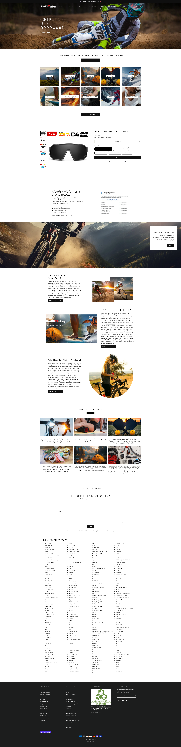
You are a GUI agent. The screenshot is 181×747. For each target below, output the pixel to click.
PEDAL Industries (97, 583)
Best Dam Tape (49, 581)
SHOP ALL (62, 6)
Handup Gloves (73, 591)
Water (92, 468)
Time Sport (119, 604)
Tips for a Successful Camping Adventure (90, 471)
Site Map (42, 720)
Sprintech (119, 551)
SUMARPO (119, 564)
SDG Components (97, 660)
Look (70, 637)
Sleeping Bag (87, 467)
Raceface (95, 614)
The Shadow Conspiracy (123, 593)
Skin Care (68, 718)
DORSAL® (48, 644)
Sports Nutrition (67, 466)
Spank (118, 547)
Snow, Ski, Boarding (71, 694)
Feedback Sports (74, 551)
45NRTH (47, 547)
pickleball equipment (119, 334)
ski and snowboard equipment (118, 325)
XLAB (117, 665)
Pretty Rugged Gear (98, 602)
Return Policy (43, 706)
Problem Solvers (97, 606)
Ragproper (95, 621)
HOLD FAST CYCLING (75, 595)
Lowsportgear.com (74, 639)
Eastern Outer (49, 652)
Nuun (93, 560)
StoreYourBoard (120, 562)
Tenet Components (121, 587)
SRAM (117, 554)
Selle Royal (95, 664)
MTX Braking (96, 547)
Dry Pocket (48, 646)
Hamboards (72, 581)
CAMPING (102, 6)
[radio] (103, 149)
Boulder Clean (49, 593)
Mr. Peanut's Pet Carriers (76, 669)
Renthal (94, 627)
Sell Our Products (44, 718)
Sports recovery (98, 437)
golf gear (121, 333)
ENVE (47, 667)
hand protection (125, 467)
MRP (93, 543)
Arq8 (46, 564)
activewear (121, 331)
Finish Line (72, 560)
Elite (46, 660)
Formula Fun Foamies (75, 562)
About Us (42, 690)
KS (69, 625)
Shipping (96, 137)
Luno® (70, 642)
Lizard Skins (72, 635)
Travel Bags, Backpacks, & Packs (74, 711)
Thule (117, 602)
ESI (46, 671)
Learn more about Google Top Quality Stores (62, 215)
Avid (46, 566)
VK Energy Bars (59, 467)
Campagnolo (49, 604)
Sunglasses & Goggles (71, 713)
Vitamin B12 (52, 467)
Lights (61, 437)
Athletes (110, 437)
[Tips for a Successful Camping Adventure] (90, 455)
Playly (94, 593)
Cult (46, 629)
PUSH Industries (97, 610)
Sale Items (68, 727)
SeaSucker (95, 662)
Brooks (47, 600)
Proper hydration (124, 470)
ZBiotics (118, 667)
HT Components (73, 602)
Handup (71, 589)
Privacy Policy (96, 531)
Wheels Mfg (119, 656)
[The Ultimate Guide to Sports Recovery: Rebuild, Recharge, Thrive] (90, 427)
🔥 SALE (124, 6)
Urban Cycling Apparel (122, 627)
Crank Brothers (49, 625)
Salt (93, 652)
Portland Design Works (99, 595)
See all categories (90, 60)
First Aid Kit (93, 466)
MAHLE (71, 648)
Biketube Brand (49, 583)
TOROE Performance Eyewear (125, 608)
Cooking (89, 466)
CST (46, 627)
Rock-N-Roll (95, 639)
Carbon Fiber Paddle (117, 437)
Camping (78, 466)
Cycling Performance (135, 466)
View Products (108, 346)
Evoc (70, 543)
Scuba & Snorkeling (70, 701)
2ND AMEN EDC (50, 545)
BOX (46, 595)
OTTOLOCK (95, 572)
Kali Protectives (73, 616)
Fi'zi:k (70, 556)
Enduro (47, 665)
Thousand (119, 600)
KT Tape (71, 627)
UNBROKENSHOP (121, 625)
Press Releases (43, 713)
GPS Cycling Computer (113, 467)
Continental (48, 621)
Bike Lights (52, 437)
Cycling (68, 690)
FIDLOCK (71, 558)
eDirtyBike (48, 656)
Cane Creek (48, 606)
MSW (93, 545)
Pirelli (94, 589)
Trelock (118, 612)
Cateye (47, 610)
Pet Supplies (69, 722)
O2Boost (94, 562)
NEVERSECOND (97, 554)
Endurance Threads (51, 662)
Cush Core (48, 631)
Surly (117, 570)
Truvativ (118, 618)
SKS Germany (120, 543)
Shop (170, 245)
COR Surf (48, 623)
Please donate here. (96, 712)
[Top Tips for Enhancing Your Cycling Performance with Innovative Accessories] (124, 455)
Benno (47, 577)
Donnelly (47, 642)
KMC (70, 621)
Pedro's (94, 585)
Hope (70, 600)
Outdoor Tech (96, 577)
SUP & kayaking (114, 329)
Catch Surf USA (49, 608)
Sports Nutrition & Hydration (73, 720)
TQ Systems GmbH (121, 610)
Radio (94, 616)
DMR (46, 639)
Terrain (96, 467)
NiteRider (95, 556)
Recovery (93, 437)
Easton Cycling (49, 654)
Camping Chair (83, 466)
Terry (117, 591)
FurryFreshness (73, 570)
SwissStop (119, 577)
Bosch (47, 591)
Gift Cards (43, 699)
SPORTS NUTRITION (113, 6)
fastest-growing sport (126, 437)
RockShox (95, 645)
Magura (71, 646)
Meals (80, 467)
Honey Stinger (73, 597)
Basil (46, 572)
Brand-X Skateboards (51, 597)
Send (90, 526)
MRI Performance (74, 671)
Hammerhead (73, 585)
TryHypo (118, 621)
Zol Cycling (119, 671)
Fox (70, 564)
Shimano (94, 666)
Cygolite (47, 633)
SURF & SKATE (82, 6)
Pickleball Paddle (125, 439)
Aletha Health (49, 554)
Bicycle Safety (112, 466)
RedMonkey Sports (106, 315)
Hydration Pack (112, 468)
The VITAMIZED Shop (122, 595)
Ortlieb (94, 570)
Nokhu (94, 558)
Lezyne (71, 633)
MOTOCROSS (93, 6)
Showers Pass (96, 668)
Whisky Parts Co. (121, 658)
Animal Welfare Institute (105, 706)
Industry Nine (73, 604)
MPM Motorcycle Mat (75, 667)
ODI (93, 564)
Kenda (71, 618)
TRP (117, 616)
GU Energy (72, 579)
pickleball (138, 437)
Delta (47, 635)
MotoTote (71, 662)
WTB (117, 662)
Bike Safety (57, 437)
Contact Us (43, 715)
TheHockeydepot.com (122, 597)
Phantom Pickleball (98, 587)
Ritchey (94, 637)
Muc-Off (94, 549)
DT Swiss (48, 648)
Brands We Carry (44, 701)
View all (90, 412)
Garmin (71, 574)
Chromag (48, 616)
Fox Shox (71, 566)
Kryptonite (72, 623)
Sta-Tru (118, 556)
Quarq (94, 612)
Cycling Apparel (127, 466)
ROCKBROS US (96, 641)
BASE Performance (50, 570)
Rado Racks (95, 618)
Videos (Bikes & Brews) (45, 692)
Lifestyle (134, 437)
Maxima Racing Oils (74, 650)
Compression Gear (119, 466)
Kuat (70, 629)
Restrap (94, 629)
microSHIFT (72, 658)
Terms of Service (107, 531)
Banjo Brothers (49, 568)
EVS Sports (72, 545)
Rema (94, 625)
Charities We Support (45, 697)
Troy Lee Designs (121, 614)
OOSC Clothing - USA (98, 568)
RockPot (94, 643)
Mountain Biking (136, 468)
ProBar (94, 604)
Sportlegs (118, 549)
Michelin (71, 656)
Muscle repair (87, 437)
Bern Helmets (49, 579)
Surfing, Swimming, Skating (72, 704)
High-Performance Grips (134, 467)
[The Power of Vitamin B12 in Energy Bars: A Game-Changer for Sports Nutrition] (56, 455)
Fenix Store (72, 554)
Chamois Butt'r (49, 614)
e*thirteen (48, 650)
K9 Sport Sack (73, 614)
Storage (93, 467)
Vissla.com (119, 635)
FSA (70, 568)
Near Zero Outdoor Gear (99, 551)
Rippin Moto (95, 635)
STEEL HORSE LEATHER (123, 560)
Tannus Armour (120, 581)
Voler (117, 644)
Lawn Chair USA (73, 631)
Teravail (118, 589)
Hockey (68, 697)
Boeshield (48, 587)
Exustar (71, 547)
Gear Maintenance (101, 466)
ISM (70, 608)
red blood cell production (58, 466)
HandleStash (73, 587)
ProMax (94, 608)
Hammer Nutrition (74, 583)
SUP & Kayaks (69, 699)
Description (118, 141)
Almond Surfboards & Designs (54, 556)
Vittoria (118, 637)
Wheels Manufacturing (122, 654)
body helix (48, 585)
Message (61, 511)
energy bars (49, 466)
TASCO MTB (119, 583)
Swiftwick (118, 572)
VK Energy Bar (120, 639)
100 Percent (48, 543)
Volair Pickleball (120, 642)
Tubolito (118, 623)
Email (93, 504)
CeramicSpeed (49, 612)
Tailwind (118, 579)
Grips (120, 467)
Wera (117, 650)
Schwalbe (95, 658)
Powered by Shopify (90, 741)
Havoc (71, 593)
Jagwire (71, 610)
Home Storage (69, 725)
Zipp (117, 669)
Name (60, 504)
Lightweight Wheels (120, 468)
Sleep (83, 467)
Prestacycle (95, 597)
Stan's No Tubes (120, 558)
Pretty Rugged (96, 600)
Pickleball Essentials (116, 439)
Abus (46, 551)
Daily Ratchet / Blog (45, 694)
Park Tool (95, 581)
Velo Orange (119, 631)
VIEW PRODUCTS (55, 300)
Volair (135, 439)
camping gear (110, 324)
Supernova (119, 568)
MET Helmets (73, 654)
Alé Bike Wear (49, 558)
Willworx (118, 660)
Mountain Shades (74, 665)
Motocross (68, 706)
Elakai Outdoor (49, 658)
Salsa (94, 650)
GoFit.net (71, 577)
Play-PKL (131, 439)
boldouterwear (49, 589)
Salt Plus (94, 654)
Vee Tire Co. (119, 629)
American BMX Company (52, 560)
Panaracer (95, 579)
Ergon (47, 669)
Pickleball (68, 708)
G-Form (71, 572)
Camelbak (48, 602)
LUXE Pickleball (73, 644)
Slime (117, 545)
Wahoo (118, 648)
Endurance (44, 466)
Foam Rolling (81, 437)
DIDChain (48, 637)
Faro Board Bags (74, 549)
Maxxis (71, 652)
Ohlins (94, 566)
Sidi (93, 671)
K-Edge (71, 612)
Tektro (117, 585)
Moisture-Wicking (128, 468)
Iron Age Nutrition (74, 606)
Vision (117, 633)
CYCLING (72, 6)
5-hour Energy (49, 549)
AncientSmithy (49, 562)
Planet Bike (95, 591)
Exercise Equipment (71, 715)
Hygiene (76, 467)
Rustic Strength (96, 647)
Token (117, 606)
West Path (119, 652)
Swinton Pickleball (121, 574)
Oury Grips (95, 574)
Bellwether (48, 574)
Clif (46, 618)
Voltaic (118, 646)
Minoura (71, 660)
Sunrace (118, 566)
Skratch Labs (96, 673)
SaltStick (94, 656)
